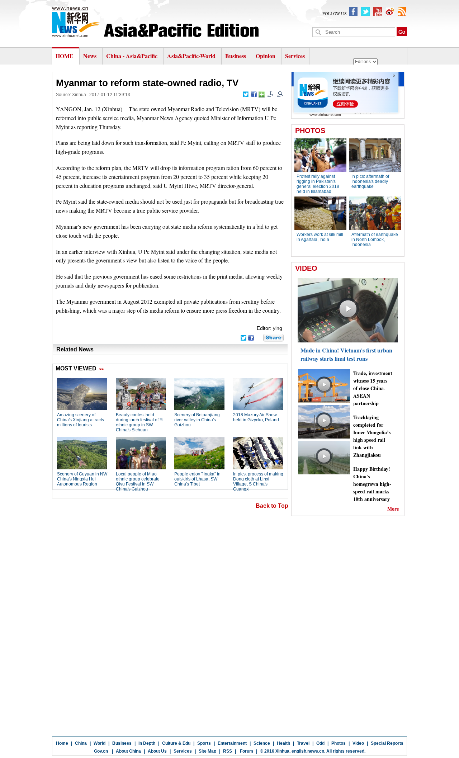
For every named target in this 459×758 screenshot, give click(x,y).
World (99, 743)
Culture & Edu (176, 743)
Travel (303, 743)
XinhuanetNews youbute (377, 11)
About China (128, 751)
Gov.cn (101, 751)
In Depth (146, 743)
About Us (157, 751)
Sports (204, 743)
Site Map (207, 751)
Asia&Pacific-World (192, 56)
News (89, 56)
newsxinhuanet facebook (353, 11)
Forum (246, 751)
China (81, 743)
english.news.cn (308, 751)
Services (295, 56)
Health (283, 743)
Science (262, 743)
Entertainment (232, 743)
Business (235, 56)
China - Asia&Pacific (132, 56)
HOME (65, 56)
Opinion (265, 56)
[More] (262, 94)
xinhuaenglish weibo (389, 11)
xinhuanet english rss (402, 11)
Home (62, 743)
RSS (227, 751)
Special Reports (387, 743)
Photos (338, 743)
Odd (320, 743)
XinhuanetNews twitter (365, 11)
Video (358, 743)
